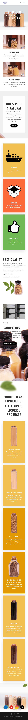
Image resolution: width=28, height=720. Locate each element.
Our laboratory (9, 343)
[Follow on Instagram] (17, 707)
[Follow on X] (22, 707)
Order (14, 125)
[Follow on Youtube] (11, 707)
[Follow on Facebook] (6, 707)
